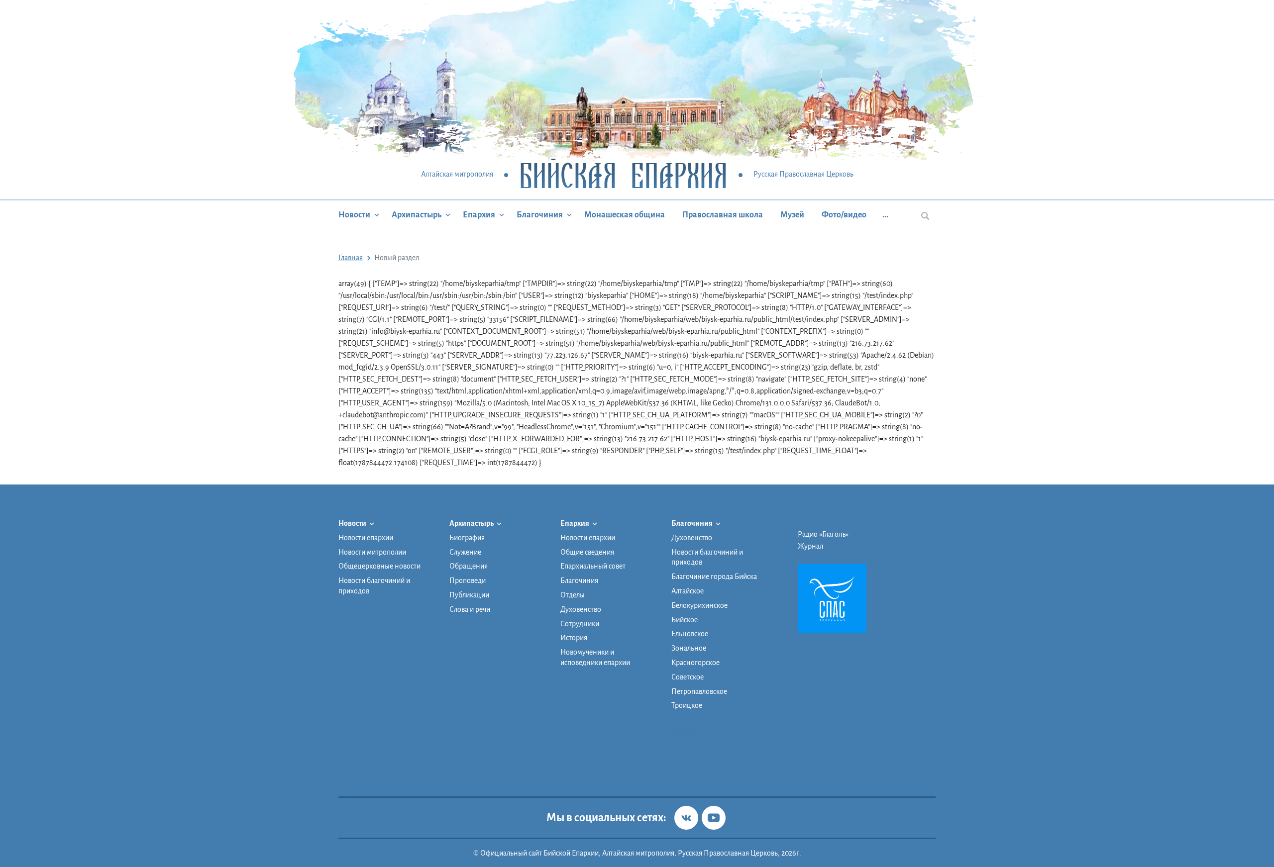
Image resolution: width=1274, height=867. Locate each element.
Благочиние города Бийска (714, 576)
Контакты (686, 767)
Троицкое (686, 705)
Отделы (572, 595)
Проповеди (467, 580)
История (573, 638)
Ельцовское (689, 634)
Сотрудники (579, 624)
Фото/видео (844, 214)
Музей (792, 214)
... (885, 214)
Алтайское (687, 591)
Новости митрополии (372, 552)
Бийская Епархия (623, 175)
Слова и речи (469, 609)
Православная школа (722, 214)
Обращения (468, 566)
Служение (465, 552)
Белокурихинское (699, 605)
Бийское (684, 620)
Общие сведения (587, 552)
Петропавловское (699, 691)
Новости (354, 214)
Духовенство (580, 609)
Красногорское (695, 663)
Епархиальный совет (593, 566)
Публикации (469, 595)
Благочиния (540, 214)
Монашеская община (624, 214)
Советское (687, 677)
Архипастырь (416, 214)
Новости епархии (365, 538)
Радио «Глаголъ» (823, 534)
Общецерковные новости (379, 566)
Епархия (479, 214)
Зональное (688, 648)
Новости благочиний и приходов (374, 586)
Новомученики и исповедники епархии (595, 657)
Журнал (810, 546)
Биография (467, 538)
